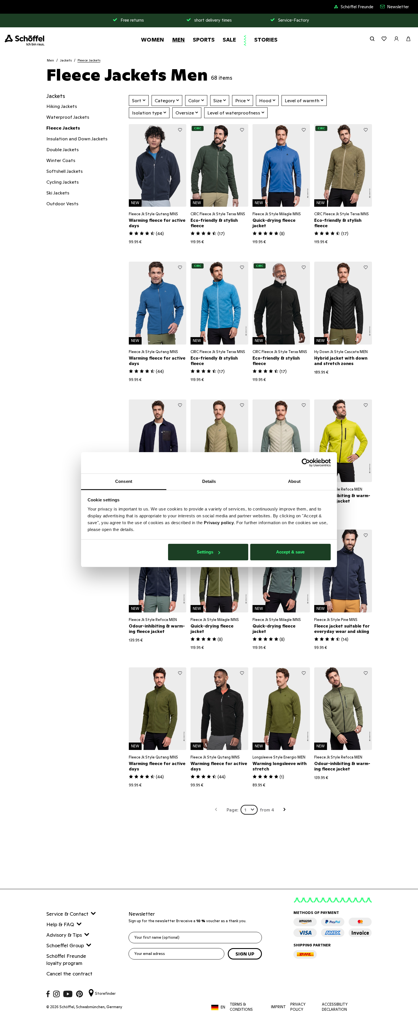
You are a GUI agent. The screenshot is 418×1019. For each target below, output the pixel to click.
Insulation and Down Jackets (76, 139)
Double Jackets (62, 149)
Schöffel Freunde (357, 6)
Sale (229, 39)
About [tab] (294, 481)
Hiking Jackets (61, 106)
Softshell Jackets (64, 171)
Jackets (66, 60)
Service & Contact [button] (67, 914)
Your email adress (149, 953)
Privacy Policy (298, 1007)
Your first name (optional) (156, 937)
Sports (204, 39)
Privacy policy (219, 522)
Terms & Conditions (241, 1007)
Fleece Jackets (89, 60)
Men (178, 39)
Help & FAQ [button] (60, 924)
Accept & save (290, 552)
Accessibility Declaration (335, 1007)
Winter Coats (60, 160)
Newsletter (398, 6)
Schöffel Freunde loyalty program (66, 959)
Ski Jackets (57, 193)
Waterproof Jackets (67, 117)
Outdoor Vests (62, 203)
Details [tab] (209, 481)
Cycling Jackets (62, 182)
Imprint (278, 1006)
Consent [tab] (123, 481)
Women (152, 39)
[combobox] (249, 810)
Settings (205, 552)
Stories (266, 39)
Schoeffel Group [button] (65, 945)
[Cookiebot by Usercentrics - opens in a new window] (306, 462)
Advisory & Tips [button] (64, 935)
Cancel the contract (69, 973)
